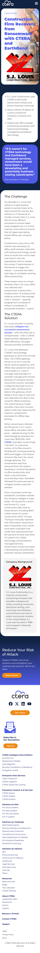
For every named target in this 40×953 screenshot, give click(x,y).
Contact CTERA (9, 919)
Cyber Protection (9, 779)
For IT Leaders (8, 817)
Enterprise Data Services (13, 776)
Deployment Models (11, 761)
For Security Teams (10, 814)
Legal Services (8, 864)
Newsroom (7, 902)
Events (5, 905)
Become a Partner (10, 914)
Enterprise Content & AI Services (17, 790)
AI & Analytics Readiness (13, 840)
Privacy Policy (7, 935)
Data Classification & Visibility (15, 837)
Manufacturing (8, 867)
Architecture (7, 758)
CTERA (7, 442)
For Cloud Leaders (10, 807)
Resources (7, 878)
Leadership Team (9, 899)
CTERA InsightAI (9, 782)
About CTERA (8, 896)
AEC (4, 852)
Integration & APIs (10, 770)
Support (6, 924)
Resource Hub (8, 882)
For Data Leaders (9, 811)
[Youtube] (29, 704)
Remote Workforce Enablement (16, 828)
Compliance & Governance (14, 834)
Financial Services (10, 855)
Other (4, 873)
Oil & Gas (6, 870)
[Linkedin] (23, 704)
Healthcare (7, 861)
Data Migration (8, 764)
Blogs (4, 885)
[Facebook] (11, 704)
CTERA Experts (9, 799)
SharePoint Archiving (11, 843)
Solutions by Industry (12, 849)
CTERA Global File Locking (13, 785)
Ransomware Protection (13, 831)
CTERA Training (9, 891)
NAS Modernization (10, 825)
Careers (5, 908)
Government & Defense (12, 858)
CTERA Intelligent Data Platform (17, 755)
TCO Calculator (8, 888)
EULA (4, 938)
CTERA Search (8, 793)
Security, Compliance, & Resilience (17, 767)
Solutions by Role (10, 804)
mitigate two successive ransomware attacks (16, 329)
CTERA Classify (8, 796)
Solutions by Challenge (13, 822)
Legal (4, 931)
